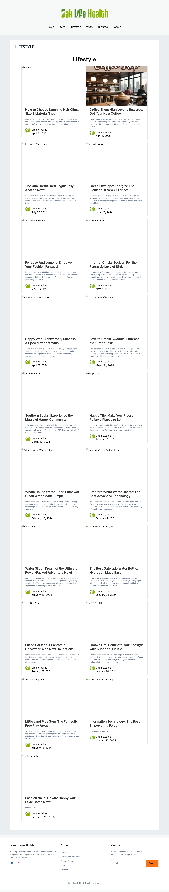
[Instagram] (17, 863)
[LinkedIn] (11, 863)
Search (152, 863)
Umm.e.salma (39, 129)
